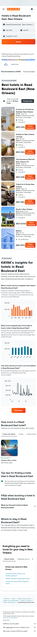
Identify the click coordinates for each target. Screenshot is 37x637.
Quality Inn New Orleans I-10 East (25, 135)
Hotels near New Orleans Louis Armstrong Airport (15, 575)
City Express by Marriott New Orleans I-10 (25, 160)
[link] (18, 410)
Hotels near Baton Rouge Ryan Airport (18, 578)
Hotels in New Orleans (9, 602)
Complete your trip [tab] (24, 559)
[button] (3, 9)
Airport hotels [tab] (9, 559)
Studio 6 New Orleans (24, 209)
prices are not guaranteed (10, 617)
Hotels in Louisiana (26, 600)
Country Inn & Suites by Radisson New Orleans (25, 110)
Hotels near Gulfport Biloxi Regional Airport (17, 582)
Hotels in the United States (10, 600)
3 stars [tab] (21, 434)
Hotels (13, 598)
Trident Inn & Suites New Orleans (25, 185)
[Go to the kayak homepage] (13, 9)
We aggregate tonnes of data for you (16, 627)
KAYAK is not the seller (11, 624)
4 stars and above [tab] (9, 434)
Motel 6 (19, 231)
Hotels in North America (24, 598)
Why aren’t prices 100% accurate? (15, 631)
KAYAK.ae (6, 598)
